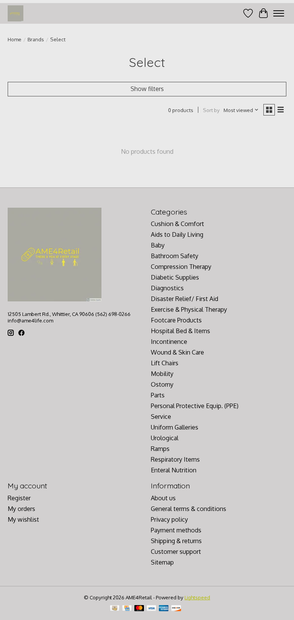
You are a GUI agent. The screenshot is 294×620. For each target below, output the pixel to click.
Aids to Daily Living (177, 234)
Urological (164, 438)
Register (19, 498)
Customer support (176, 551)
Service (161, 416)
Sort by (211, 110)
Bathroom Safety (174, 256)
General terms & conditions (188, 509)
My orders (21, 509)
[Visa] (152, 608)
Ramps (160, 448)
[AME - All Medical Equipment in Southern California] (15, 13)
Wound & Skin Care (177, 352)
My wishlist (23, 519)
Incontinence (169, 341)
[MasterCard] (139, 608)
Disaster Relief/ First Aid (184, 299)
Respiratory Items (175, 459)
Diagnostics (167, 288)
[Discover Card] (176, 608)
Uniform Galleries (174, 427)
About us (163, 498)
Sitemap (162, 562)
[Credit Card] (127, 608)
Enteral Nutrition (173, 470)
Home (14, 39)
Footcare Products (176, 320)
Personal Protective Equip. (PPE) (194, 406)
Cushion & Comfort (177, 224)
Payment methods (176, 530)
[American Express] (164, 608)
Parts (158, 395)
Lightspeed (197, 597)
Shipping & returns (176, 541)
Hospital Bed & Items (180, 331)
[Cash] (114, 608)
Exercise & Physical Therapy (189, 309)
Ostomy (162, 384)
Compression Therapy (181, 266)
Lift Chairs (164, 363)
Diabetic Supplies (175, 277)
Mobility (162, 374)
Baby (158, 245)
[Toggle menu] (278, 13)
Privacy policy (169, 519)
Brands (36, 39)
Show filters (147, 89)
